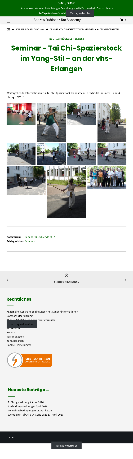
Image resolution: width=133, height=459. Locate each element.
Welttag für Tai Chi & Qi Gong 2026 (27, 414)
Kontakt (11, 332)
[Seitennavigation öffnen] (14, 19)
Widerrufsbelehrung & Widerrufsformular (31, 320)
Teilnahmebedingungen (22, 410)
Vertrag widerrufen (80, 13)
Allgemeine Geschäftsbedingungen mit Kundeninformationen (42, 311)
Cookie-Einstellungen (19, 345)
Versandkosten (15, 336)
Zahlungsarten (15, 340)
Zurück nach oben (66, 282)
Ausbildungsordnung (20, 406)
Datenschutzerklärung (20, 315)
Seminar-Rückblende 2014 (30, 29)
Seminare (30, 241)
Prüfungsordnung (18, 402)
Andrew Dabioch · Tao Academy (57, 19)
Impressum (13, 328)
